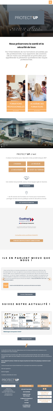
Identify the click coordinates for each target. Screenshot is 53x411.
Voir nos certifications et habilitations (26, 240)
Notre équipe (26, 186)
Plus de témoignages (26, 294)
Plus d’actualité (26, 339)
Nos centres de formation (26, 202)
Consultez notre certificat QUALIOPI (26, 235)
